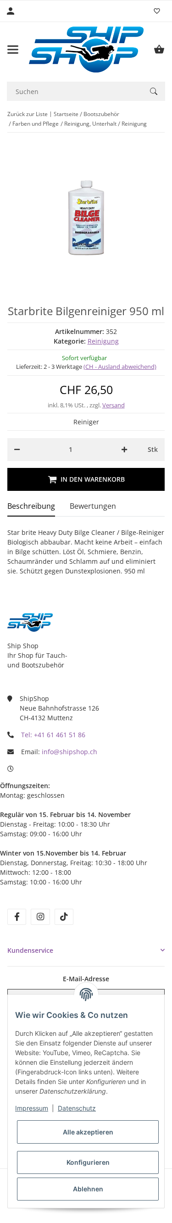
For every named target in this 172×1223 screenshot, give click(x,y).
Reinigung (103, 341)
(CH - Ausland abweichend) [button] (119, 366)
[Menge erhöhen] (124, 449)
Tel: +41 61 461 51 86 (53, 734)
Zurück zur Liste (27, 114)
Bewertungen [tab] (93, 506)
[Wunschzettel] (157, 11)
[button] (86, 950)
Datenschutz (77, 1108)
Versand (113, 405)
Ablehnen (88, 1189)
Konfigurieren (88, 1162)
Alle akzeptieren (88, 1132)
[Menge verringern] (17, 449)
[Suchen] (153, 91)
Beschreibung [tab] (31, 506)
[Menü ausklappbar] (12, 49)
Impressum (31, 1108)
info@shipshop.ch (69, 751)
